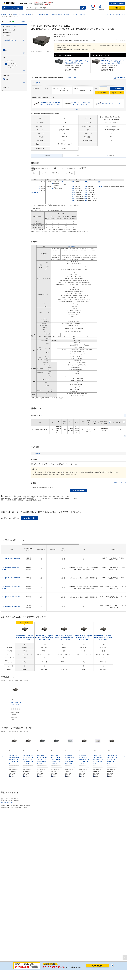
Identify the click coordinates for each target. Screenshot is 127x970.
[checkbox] (14, 35)
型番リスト (80, 155)
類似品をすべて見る (120, 482)
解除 (24, 53)
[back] (2, 645)
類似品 (38, 83)
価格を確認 (118, 88)
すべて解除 (22, 21)
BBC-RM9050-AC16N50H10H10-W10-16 (11, 568)
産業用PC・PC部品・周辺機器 (22, 14)
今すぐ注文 (103, 92)
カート (92, 9)
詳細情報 (111, 155)
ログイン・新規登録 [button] (118, 3)
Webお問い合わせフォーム (8, 803)
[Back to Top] (125, 957)
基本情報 (37, 453)
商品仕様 (47, 155)
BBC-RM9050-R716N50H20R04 (11, 606)
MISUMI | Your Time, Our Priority (11, 2)
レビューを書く (30, 518)
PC (35, 14)
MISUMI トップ (5, 14)
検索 (82, 8)
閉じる (112, 965)
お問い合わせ (100, 9)
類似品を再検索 (79, 490)
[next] (124, 645)
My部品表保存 (120, 77)
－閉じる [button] (78, 109)
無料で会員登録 (97, 966)
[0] (92, 7)
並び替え (110, 422)
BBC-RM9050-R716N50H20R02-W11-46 (11, 597)
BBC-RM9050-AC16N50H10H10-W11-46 (11, 578)
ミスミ (33, 21)
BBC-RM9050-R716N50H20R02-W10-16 (11, 587)
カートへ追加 (118, 92)
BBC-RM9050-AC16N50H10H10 (11, 559)
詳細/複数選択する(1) (10, 40)
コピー (69, 77)
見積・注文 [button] (118, 8)
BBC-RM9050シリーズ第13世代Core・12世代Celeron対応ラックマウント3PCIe (62, 14)
